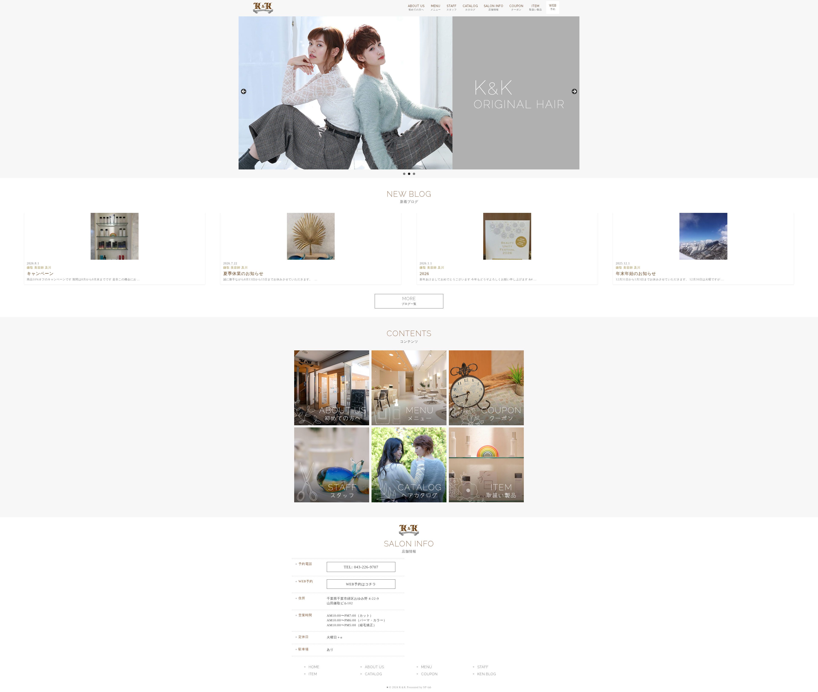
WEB (552, 7)
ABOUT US (416, 7)
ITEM (535, 7)
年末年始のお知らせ (636, 273)
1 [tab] (404, 174)
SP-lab (427, 687)
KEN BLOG (486, 674)
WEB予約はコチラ (361, 584)
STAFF (451, 7)
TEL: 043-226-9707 (361, 567)
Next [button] (574, 92)
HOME (314, 667)
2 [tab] (409, 174)
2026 (424, 273)
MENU (436, 7)
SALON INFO (493, 7)
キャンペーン (40, 273)
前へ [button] (244, 92)
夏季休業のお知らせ (243, 273)
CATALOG (470, 7)
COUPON (516, 7)
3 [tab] (414, 174)
